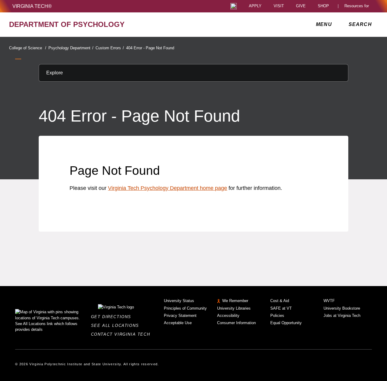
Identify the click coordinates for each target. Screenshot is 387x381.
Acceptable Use (178, 323)
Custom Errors (110, 48)
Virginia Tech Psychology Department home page (167, 188)
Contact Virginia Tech (122, 334)
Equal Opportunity (286, 323)
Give (301, 6)
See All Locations (116, 325)
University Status (179, 300)
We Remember (235, 300)
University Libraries (234, 308)
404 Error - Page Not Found (150, 48)
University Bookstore (342, 308)
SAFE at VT (281, 308)
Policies (277, 315)
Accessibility (228, 315)
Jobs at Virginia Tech (342, 315)
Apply (255, 6)
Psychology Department (70, 48)
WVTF (329, 300)
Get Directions (113, 316)
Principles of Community (185, 308)
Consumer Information (236, 323)
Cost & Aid (279, 300)
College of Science (27, 48)
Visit (279, 6)
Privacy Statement (180, 315)
